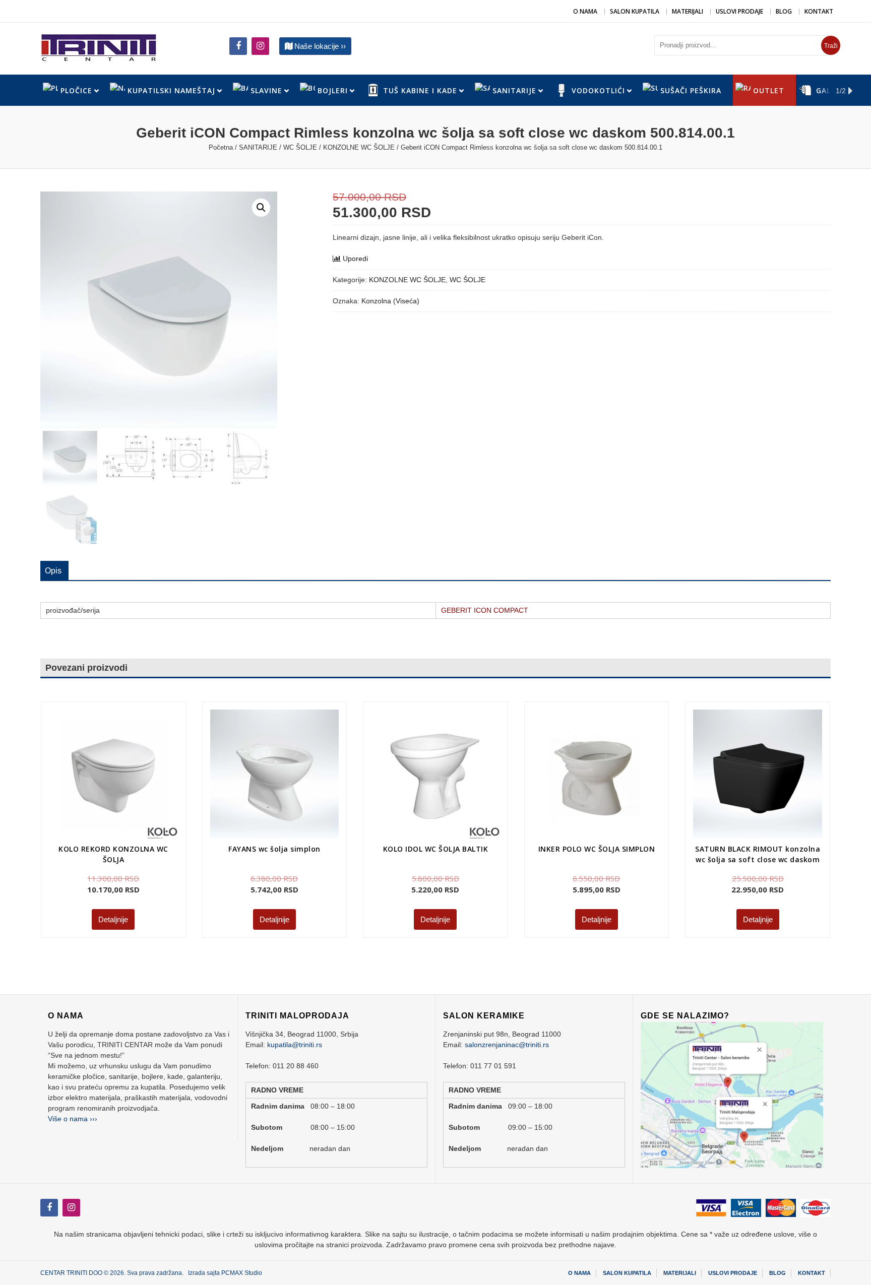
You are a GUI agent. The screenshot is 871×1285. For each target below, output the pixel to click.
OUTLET (768, 90)
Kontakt (818, 11)
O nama (585, 11)
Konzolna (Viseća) (390, 301)
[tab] (53, 571)
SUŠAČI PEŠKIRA (690, 90)
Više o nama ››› (72, 1119)
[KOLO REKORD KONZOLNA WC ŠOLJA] (113, 774)
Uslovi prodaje (739, 11)
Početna (221, 147)
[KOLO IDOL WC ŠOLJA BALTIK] (435, 774)
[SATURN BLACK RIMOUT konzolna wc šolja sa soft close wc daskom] (757, 774)
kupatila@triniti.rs (294, 1045)
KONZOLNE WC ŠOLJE (359, 147)
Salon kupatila (634, 11)
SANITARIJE (258, 147)
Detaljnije (113, 919)
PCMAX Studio (241, 1272)
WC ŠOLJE (300, 147)
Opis (53, 570)
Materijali (687, 11)
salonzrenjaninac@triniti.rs (507, 1045)
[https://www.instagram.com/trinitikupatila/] (238, 46)
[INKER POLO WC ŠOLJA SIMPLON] (596, 774)
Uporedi (355, 258)
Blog (784, 11)
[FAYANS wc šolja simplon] (274, 774)
